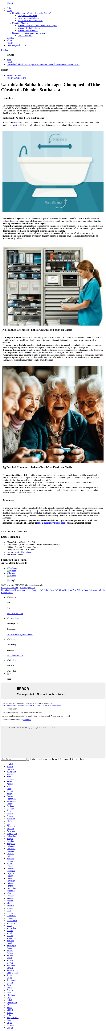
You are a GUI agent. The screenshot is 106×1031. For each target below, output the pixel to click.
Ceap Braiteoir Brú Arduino (13, 590)
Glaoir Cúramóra (25, 35)
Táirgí (9, 10)
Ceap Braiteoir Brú (67, 590)
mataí (14, 125)
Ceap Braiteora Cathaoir (28, 18)
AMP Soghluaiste (27, 587)
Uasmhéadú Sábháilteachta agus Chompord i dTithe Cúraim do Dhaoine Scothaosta (43, 64)
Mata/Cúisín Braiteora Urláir (30, 20)
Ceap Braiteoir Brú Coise (37, 590)
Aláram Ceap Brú (84, 590)
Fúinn (9, 40)
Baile (9, 8)
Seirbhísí (10, 38)
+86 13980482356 (15, 613)
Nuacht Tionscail (14, 75)
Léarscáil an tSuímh (9, 587)
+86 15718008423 (15, 655)
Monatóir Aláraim (20, 23)
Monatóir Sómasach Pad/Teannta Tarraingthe (37, 25)
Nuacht (10, 43)
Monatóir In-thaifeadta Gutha (30, 28)
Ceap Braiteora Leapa (27, 15)
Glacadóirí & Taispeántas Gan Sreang (28, 33)
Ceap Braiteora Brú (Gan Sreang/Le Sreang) (31, 13)
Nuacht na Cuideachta (16, 78)
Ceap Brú (54, 590)
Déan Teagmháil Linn (16, 45)
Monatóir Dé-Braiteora (28, 30)
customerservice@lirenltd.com (51, 523)
